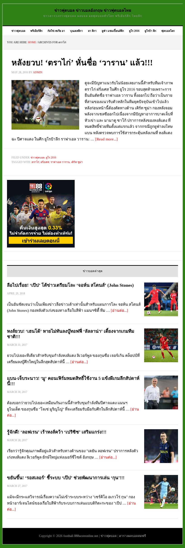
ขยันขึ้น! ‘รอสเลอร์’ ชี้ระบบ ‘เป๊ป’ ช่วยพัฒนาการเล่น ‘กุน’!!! (66, 477)
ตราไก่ (35, 162)
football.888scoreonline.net (80, 536)
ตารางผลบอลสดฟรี (132, 536)
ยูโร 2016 (51, 157)
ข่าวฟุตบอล (37, 157)
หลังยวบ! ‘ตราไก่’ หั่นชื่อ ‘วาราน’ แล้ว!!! (82, 62)
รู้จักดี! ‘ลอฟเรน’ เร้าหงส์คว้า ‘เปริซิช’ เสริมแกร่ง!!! (56, 431)
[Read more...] (106, 139)
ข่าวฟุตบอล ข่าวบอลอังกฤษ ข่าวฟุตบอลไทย (92, 10)
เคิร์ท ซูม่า (77, 162)
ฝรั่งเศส (45, 162)
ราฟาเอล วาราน (60, 162)
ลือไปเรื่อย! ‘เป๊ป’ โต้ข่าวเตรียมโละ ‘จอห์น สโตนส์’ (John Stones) (70, 285)
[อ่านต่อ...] (119, 310)
